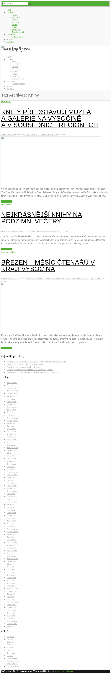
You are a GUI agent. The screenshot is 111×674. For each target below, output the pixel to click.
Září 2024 (10, 426)
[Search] (30, 4)
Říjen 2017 (10, 626)
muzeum (31, 135)
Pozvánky (15, 22)
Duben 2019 (11, 577)
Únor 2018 (11, 615)
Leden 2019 (11, 586)
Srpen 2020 (11, 539)
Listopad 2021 (12, 502)
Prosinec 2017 (12, 621)
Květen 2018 (11, 607)
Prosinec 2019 (12, 558)
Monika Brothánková (9, 279)
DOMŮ (9, 10)
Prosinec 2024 (12, 418)
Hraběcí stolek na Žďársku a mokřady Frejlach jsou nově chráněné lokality (36, 361)
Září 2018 (10, 596)
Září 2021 (10, 507)
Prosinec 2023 (12, 447)
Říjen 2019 (11, 564)
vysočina (39, 135)
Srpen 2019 (11, 569)
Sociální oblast (12, 658)
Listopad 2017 (12, 623)
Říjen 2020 (11, 534)
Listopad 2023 (12, 450)
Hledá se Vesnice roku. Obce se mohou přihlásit (25, 364)
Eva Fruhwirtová (8, 135)
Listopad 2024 (12, 420)
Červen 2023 (12, 458)
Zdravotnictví (16, 30)
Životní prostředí (18, 32)
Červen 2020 (12, 542)
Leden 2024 (11, 445)
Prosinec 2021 (12, 499)
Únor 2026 (11, 385)
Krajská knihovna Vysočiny (77, 279)
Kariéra (14, 15)
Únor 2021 (11, 523)
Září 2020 (10, 537)
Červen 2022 (12, 485)
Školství (10, 655)
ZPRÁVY (9, 13)
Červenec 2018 (12, 602)
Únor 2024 (11, 442)
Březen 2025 (12, 409)
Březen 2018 (12, 613)
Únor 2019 (11, 583)
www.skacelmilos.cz (64, 671)
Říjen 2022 (11, 477)
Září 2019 (10, 567)
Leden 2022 (11, 496)
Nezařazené (6, 102)
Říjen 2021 (10, 504)
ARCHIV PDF (11, 34)
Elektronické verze (18, 37)
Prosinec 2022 (12, 472)
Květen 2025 (11, 404)
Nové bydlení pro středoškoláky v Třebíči (23, 367)
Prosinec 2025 (12, 391)
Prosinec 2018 (12, 588)
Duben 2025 (11, 407)
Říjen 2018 (11, 594)
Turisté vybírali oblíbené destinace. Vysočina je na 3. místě (30, 369)
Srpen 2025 (11, 399)
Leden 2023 (11, 469)
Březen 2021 (11, 521)
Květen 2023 (11, 461)
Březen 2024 (12, 439)
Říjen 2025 (11, 396)
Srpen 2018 (11, 599)
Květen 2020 (12, 545)
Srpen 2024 (11, 428)
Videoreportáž (12, 661)
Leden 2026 (11, 388)
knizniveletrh (33, 231)
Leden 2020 (11, 556)
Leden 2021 (11, 526)
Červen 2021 (11, 512)
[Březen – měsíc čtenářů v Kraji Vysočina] (51, 330)
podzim (43, 231)
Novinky (15, 25)
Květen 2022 (11, 488)
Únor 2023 (11, 466)
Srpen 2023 (11, 456)
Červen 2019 (12, 572)
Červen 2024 (12, 431)
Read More (6, 201)
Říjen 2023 (11, 453)
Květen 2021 (11, 515)
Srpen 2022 (11, 483)
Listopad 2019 (12, 561)
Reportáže (16, 17)
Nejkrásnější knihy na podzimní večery (41, 218)
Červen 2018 (12, 604)
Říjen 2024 (11, 423)
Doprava (15, 20)
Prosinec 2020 (12, 529)
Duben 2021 (11, 518)
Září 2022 (10, 480)
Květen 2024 (11, 434)
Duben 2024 (11, 437)
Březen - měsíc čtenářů (35, 279)
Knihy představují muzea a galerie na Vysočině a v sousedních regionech (49, 118)
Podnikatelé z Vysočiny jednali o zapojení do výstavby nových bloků (33, 372)
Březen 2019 (12, 580)
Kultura (14, 27)
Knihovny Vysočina (52, 279)
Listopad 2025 (12, 393)
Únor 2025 (11, 412)
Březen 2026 (12, 382)
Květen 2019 (11, 575)
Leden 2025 (11, 415)
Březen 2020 (12, 550)
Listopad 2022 (12, 474)
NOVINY (9, 39)
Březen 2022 (12, 491)
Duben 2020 (11, 548)
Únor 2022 (11, 493)
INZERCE (10, 42)
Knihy (25, 135)
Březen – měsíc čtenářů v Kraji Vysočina (48, 265)
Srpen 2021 (11, 510)
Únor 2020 (11, 553)
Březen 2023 (12, 464)
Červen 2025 (12, 401)
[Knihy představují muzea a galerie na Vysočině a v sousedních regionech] (51, 184)
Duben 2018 (11, 610)
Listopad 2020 (12, 531)
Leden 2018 (11, 618)
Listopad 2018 (12, 591)
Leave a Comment (50, 135)
